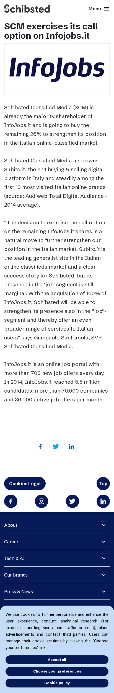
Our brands (16, 575)
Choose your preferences (57, 671)
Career (11, 541)
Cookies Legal (25, 483)
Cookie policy (57, 683)
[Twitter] (56, 446)
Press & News (18, 591)
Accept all (57, 659)
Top (103, 483)
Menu (99, 9)
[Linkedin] (71, 446)
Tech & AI (14, 558)
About (10, 525)
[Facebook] (40, 446)
